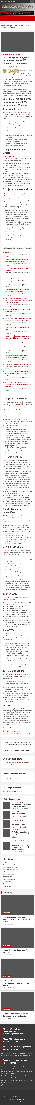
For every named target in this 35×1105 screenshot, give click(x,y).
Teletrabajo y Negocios (22, 1097)
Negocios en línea (17, 802)
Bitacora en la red (10, 1041)
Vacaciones (6, 884)
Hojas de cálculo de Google (11, 156)
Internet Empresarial (11, 1049)
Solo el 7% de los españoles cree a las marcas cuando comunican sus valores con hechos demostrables (18, 300)
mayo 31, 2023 (7, 955)
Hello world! (8, 252)
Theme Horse (20, 1099)
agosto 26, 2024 (16, 840)
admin (17, 67)
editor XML (6, 597)
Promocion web (16, 843)
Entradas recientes (12, 799)
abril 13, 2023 (7, 987)
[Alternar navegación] (3, 18)
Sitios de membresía (9, 879)
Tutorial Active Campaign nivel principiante (17, 750)
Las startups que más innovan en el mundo (18, 364)
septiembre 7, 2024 (17, 816)
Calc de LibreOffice (8, 516)
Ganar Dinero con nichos (10, 867)
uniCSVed (6, 634)
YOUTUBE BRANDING (19, 814)
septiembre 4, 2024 (17, 827)
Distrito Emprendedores (13, 1034)
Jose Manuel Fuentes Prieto (22, 733)
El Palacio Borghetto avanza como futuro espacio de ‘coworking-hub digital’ (16, 983)
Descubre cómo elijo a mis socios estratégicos (21, 805)
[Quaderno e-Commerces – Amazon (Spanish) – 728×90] (17, 70)
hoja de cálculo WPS (17, 404)
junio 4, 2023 (6, 924)
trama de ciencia (8, 460)
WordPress (23, 1102)
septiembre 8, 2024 (17, 808)
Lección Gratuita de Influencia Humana (19, 824)
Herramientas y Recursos (12, 54)
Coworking (6, 862)
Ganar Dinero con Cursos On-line (13, 865)
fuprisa (11, 733)
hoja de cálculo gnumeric (10, 193)
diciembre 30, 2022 (8, 67)
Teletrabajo (6, 881)
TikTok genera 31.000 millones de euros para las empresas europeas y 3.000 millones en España (18, 373)
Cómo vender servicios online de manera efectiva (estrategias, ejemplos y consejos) (18, 743)
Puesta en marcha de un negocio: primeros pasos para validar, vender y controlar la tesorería (18, 338)
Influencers (15, 811)
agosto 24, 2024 (16, 851)
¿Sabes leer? (5, 1085)
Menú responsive (32, 1)
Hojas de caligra (16, 674)
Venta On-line (7, 886)
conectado (20, 762)
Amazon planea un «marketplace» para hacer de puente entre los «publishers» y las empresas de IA (18, 384)
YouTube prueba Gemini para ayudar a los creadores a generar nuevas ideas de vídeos (22, 835)
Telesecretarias (9, 1063)
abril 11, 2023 (7, 1018)
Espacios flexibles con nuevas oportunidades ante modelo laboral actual (16, 919)
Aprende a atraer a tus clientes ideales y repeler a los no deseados (21, 847)
